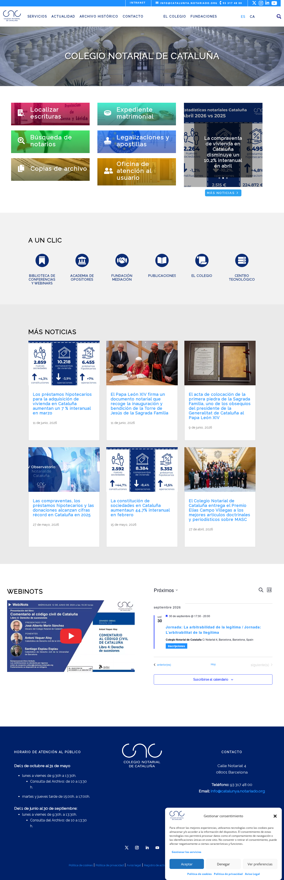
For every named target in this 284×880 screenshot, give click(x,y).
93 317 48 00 (231, 3)
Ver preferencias (260, 864)
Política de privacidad (228, 874)
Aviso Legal (252, 874)
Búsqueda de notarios (51, 141)
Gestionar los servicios (186, 852)
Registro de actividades (159, 865)
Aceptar (187, 864)
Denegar (223, 864)
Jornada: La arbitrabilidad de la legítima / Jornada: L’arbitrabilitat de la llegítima (213, 629)
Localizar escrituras (45, 113)
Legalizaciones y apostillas (143, 141)
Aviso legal (134, 865)
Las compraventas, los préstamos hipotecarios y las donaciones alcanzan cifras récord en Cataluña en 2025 (63, 507)
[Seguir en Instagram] (136, 847)
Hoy (213, 664)
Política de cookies (199, 874)
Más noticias (221, 193)
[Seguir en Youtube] (157, 847)
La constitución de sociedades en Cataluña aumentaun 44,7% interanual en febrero (140, 507)
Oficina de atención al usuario (134, 170)
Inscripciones (176, 646)
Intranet (138, 2)
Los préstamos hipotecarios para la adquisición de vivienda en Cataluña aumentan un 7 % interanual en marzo (62, 403)
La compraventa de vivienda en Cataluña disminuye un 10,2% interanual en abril (223, 152)
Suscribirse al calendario (210, 679)
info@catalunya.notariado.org (186, 3)
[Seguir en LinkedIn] (147, 847)
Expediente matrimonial (135, 113)
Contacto (133, 16)
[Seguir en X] (126, 847)
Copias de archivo (59, 168)
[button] (275, 816)
